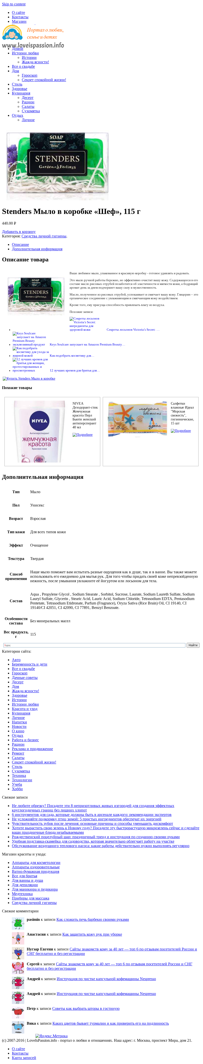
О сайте (18, 12)
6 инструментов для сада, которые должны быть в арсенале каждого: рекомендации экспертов (92, 814)
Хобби (17, 789)
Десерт (27, 97)
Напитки (19, 722)
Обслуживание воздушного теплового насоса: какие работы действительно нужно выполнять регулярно (100, 846)
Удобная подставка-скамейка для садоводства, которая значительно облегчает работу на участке (93, 841)
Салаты (28, 106)
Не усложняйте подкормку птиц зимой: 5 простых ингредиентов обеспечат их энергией (86, 819)
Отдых (17, 115)
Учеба (17, 784)
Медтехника (22, 894)
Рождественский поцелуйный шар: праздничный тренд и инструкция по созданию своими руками (96, 837)
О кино (18, 731)
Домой (17, 48)
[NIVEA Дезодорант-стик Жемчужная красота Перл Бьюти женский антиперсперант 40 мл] (83, 435)
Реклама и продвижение (32, 749)
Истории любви (25, 53)
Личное (28, 120)
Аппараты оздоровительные (36, 867)
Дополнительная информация (37, 249)
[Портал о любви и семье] (33, 40)
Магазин (19, 21)
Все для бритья (24, 876)
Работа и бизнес (25, 740)
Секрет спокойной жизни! (44, 80)
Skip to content (13, 4)
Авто (16, 660)
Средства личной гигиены (44, 236)
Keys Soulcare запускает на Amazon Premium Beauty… (87, 344)
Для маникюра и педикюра (35, 889)
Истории (29, 57)
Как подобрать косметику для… (72, 355)
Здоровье (19, 89)
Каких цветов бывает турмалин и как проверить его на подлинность (110, 1023)
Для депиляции (25, 885)
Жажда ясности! (35, 62)
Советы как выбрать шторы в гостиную (86, 1008)
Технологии (22, 780)
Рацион (28, 102)
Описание (20, 244)
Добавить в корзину (19, 232)
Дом (15, 71)
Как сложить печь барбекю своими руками (92, 919)
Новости (19, 726)
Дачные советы (25, 677)
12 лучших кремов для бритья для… (75, 370)
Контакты (20, 17)
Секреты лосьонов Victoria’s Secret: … (133, 329)
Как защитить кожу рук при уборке (92, 934)
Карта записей (24, 1058)
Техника (19, 775)
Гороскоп (29, 75)
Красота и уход (24, 709)
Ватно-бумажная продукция (35, 871)
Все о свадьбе (23, 66)
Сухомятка (31, 111)
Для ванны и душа (27, 880)
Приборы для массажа (30, 898)
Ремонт (18, 753)
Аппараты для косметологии (36, 862)
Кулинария (21, 93)
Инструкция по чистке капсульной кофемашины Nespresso (106, 979)
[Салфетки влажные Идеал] (181, 431)
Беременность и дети (29, 664)
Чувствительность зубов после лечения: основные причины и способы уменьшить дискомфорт (92, 823)
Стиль (17, 84)
